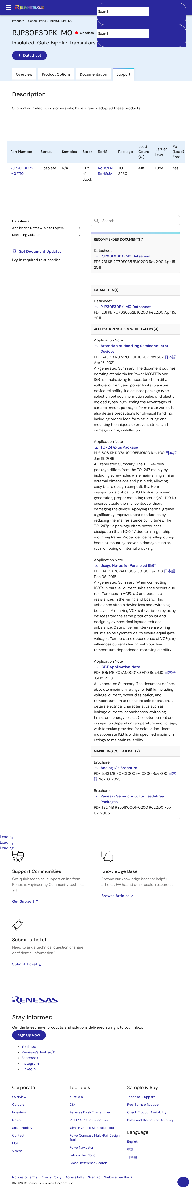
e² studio (76, 1097)
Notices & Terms (24, 1177)
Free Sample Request (143, 1104)
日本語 (132, 1157)
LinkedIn (29, 1069)
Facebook (30, 1057)
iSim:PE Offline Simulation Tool (92, 1128)
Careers (18, 1104)
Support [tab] (123, 74)
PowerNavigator (81, 1147)
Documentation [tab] (93, 74)
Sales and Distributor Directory (150, 1120)
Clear (102, 19)
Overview (19, 1097)
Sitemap (94, 1177)
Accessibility (74, 1177)
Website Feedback (118, 1177)
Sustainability (22, 1128)
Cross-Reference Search (88, 1163)
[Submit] (102, 27)
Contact (18, 1135)
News (16, 1120)
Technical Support (141, 1097)
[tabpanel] (96, 916)
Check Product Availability (146, 1112)
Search (141, 7)
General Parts (37, 21)
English (132, 1141)
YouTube (29, 1046)
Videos (17, 1151)
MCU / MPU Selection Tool (89, 1120)
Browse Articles (115, 895)
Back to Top (186, 1186)
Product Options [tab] (56, 74)
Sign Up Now (29, 1035)
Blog (15, 1143)
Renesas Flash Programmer (90, 1112)
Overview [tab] (24, 74)
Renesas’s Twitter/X (38, 1052)
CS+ (73, 1104)
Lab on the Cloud (83, 1155)
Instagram (30, 1063)
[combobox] (141, 36)
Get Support (23, 901)
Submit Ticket (24, 964)
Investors (19, 1112)
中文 (130, 1149)
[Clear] (101, 41)
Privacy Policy (51, 1177)
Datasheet (32, 55)
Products (18, 21)
